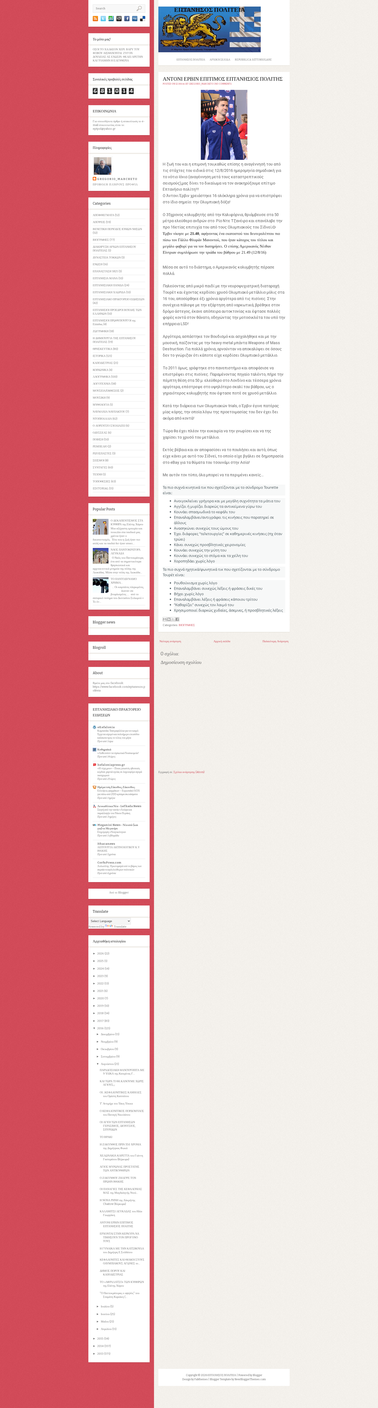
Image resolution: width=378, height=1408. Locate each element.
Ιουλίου (105, 1306)
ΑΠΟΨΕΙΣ (99, 222)
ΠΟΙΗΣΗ (98, 439)
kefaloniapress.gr (111, 764)
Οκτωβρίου (108, 1049)
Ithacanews (106, 843)
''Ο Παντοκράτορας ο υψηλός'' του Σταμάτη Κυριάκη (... (119, 1294)
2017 (100, 1020)
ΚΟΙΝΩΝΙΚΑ (100, 370)
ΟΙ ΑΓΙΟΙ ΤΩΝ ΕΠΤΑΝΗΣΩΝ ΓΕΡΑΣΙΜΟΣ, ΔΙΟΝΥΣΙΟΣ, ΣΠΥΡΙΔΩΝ (118, 1125)
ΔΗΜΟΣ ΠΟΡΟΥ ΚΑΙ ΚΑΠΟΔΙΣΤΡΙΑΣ (112, 1272)
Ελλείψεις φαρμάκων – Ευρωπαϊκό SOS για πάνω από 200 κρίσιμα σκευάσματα (118, 792)
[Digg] (134, 20)
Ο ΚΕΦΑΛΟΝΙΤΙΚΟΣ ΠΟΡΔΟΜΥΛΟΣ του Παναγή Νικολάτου (122, 1112)
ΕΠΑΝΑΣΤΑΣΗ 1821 (105, 271)
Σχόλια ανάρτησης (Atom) (189, 772)
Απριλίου (106, 1329)
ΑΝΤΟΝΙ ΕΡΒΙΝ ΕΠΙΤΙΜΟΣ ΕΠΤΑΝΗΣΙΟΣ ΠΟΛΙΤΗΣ (116, 1224)
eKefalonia (106, 727)
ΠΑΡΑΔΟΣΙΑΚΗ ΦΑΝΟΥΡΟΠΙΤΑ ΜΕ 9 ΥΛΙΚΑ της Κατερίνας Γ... (122, 1071)
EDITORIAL (100, 488)
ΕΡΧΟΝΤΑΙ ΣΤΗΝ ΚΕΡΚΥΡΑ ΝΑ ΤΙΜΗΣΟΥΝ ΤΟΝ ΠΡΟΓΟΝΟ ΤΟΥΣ (119, 1237)
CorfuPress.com (109, 862)
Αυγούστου (107, 1064)
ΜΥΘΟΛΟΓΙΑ (101, 404)
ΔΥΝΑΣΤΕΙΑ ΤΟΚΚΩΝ (107, 257)
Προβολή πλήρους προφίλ (115, 184)
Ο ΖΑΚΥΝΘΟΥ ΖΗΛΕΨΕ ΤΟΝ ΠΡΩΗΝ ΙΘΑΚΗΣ (118, 1179)
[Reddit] (119, 20)
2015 (100, 1338)
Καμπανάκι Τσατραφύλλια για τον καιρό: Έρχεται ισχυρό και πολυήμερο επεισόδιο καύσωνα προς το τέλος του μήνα (118, 734)
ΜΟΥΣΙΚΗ (99, 397)
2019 (100, 1005)
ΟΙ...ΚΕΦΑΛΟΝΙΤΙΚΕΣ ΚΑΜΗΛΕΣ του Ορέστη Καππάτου (121, 1094)
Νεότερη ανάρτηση (170, 641)
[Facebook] (127, 20)
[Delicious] (142, 20)
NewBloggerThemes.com (250, 1379)
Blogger (123, 892)
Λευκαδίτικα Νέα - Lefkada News (119, 806)
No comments (223, 84)
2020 (101, 998)
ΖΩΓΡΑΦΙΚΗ (100, 331)
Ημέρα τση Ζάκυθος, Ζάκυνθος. (116, 787)
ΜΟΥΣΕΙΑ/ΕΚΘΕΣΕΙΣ (106, 390)
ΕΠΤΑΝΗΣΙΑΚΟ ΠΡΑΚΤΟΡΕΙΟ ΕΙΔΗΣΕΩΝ (118, 299)
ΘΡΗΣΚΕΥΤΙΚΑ (102, 349)
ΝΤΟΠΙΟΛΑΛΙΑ (102, 418)
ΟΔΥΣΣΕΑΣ (100, 432)
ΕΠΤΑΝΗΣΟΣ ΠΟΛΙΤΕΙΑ (209, 9)
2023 (100, 976)
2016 (100, 1028)
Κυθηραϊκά (104, 749)
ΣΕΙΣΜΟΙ (98, 460)
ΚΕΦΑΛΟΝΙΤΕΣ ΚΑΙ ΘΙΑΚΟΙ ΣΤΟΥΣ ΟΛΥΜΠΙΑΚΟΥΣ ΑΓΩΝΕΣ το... (122, 1261)
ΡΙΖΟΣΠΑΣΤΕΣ (102, 453)
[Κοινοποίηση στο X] (173, 619)
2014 (100, 1346)
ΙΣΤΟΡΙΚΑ (99, 356)
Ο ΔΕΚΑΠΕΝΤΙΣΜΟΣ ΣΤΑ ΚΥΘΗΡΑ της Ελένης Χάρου (127, 522)
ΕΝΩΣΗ (97, 264)
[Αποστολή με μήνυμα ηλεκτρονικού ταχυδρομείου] (165, 619)
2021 (100, 991)
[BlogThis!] (169, 619)
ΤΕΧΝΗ (97, 474)
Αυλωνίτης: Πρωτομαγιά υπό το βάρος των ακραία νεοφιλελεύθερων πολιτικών (119, 867)
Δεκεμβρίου (108, 1034)
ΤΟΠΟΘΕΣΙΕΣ (101, 481)
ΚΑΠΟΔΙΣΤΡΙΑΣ (103, 363)
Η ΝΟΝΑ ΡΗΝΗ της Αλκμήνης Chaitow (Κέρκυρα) (117, 1202)
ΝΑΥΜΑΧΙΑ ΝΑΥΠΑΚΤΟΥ (109, 411)
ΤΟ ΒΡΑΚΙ (106, 1137)
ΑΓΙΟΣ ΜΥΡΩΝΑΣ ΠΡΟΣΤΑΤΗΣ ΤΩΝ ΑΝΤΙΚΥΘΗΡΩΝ (119, 1168)
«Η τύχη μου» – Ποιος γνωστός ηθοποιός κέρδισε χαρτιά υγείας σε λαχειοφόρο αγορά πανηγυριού (119, 772)
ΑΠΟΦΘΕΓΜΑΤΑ (103, 215)
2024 (101, 968)
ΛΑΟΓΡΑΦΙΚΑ (101, 376)
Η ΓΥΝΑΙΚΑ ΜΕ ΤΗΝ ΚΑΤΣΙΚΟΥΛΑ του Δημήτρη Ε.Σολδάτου (122, 1250)
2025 (100, 961)
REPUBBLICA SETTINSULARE (253, 59)
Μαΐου (105, 1321)
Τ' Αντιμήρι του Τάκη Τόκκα (116, 1103)
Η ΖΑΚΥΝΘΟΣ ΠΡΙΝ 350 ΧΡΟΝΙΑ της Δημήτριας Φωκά (120, 1146)
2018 (100, 1013)
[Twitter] (103, 20)
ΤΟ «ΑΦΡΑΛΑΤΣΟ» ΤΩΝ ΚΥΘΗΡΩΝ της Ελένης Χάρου (122, 1283)
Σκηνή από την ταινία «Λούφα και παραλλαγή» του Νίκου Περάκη (114, 811)
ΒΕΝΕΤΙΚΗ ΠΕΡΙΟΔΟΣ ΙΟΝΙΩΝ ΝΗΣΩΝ (117, 229)
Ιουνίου (105, 1314)
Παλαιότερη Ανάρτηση (275, 641)
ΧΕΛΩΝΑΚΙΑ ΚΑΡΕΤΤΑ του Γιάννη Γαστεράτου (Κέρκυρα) (121, 1157)
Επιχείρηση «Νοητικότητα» (111, 832)
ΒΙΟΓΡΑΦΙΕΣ (101, 239)
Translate (120, 926)
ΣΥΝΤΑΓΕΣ (100, 467)
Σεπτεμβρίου (108, 1056)
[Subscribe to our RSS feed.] (95, 20)
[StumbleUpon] (111, 20)
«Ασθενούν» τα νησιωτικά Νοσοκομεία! (118, 753)
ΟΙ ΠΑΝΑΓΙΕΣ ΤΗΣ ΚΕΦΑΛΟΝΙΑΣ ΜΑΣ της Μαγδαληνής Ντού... (121, 1190)
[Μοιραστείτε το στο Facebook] (177, 619)
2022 (100, 983)
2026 (101, 953)
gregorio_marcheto (117, 179)
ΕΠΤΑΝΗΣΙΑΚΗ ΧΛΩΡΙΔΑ (109, 292)
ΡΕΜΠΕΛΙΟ (100, 446)
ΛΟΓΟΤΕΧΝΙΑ (101, 383)
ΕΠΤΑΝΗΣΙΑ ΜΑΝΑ (105, 278)
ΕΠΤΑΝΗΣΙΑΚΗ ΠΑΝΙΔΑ (108, 285)
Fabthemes (201, 1379)
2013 (100, 1353)
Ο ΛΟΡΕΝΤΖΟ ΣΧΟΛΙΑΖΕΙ (109, 425)
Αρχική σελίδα (220, 59)
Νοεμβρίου (107, 1041)
